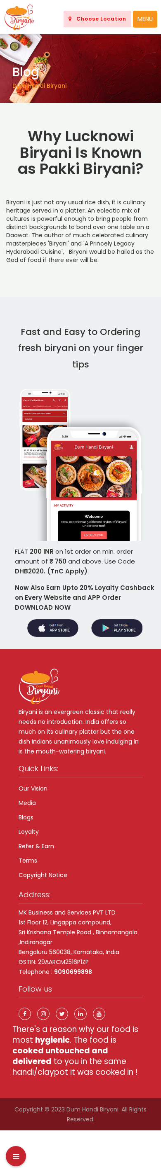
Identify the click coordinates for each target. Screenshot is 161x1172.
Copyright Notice (43, 875)
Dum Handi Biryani (92, 1109)
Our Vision (33, 788)
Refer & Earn (36, 846)
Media (27, 803)
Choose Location (99, 18)
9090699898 (73, 972)
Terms (28, 860)
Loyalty (29, 832)
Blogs (26, 817)
